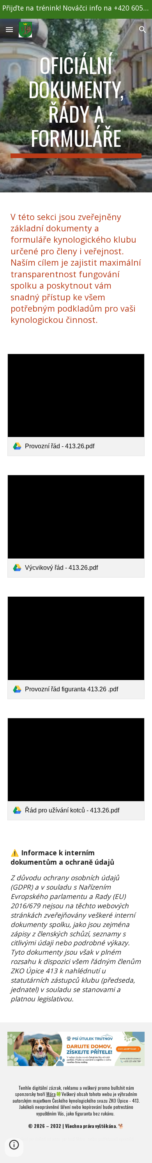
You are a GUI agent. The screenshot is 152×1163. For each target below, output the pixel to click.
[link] (76, 405)
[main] (76, 105)
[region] (76, 9)
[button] (9, 29)
